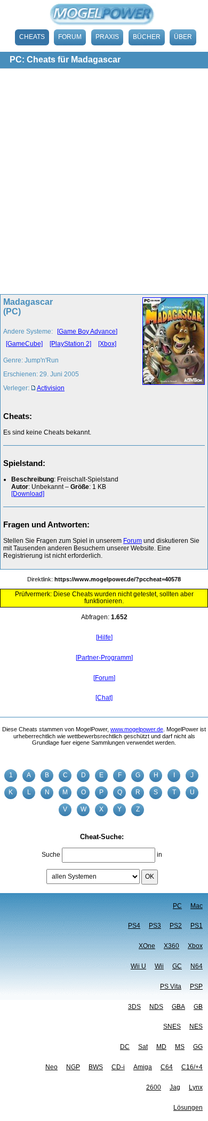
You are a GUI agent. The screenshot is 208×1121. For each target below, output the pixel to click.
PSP (196, 986)
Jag (175, 1087)
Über (183, 37)
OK (149, 876)
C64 (167, 1067)
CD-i (118, 1067)
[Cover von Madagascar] (170, 348)
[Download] (27, 494)
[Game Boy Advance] (87, 331)
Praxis (107, 37)
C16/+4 (192, 1067)
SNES (172, 1026)
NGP (73, 1067)
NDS (156, 1007)
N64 (196, 966)
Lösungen (188, 1107)
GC (177, 966)
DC (125, 1047)
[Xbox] (107, 344)
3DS (134, 1007)
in (159, 854)
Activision (51, 388)
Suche (51, 854)
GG (198, 1047)
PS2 (176, 925)
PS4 (134, 925)
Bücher (147, 37)
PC (177, 906)
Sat (143, 1047)
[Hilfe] (104, 637)
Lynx (196, 1087)
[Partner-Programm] (104, 657)
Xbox (195, 946)
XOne (147, 946)
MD (161, 1047)
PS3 (155, 925)
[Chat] (104, 697)
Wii (159, 966)
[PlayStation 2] (70, 344)
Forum (70, 37)
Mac (196, 906)
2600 (153, 1087)
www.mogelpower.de (136, 729)
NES (196, 1026)
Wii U (138, 966)
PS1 (196, 925)
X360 (171, 946)
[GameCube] (24, 344)
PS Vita (170, 986)
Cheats (32, 37)
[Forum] (104, 678)
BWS (96, 1067)
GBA (178, 1007)
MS (180, 1047)
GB (198, 1007)
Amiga (142, 1067)
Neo (51, 1067)
